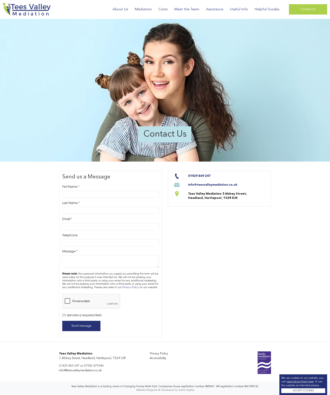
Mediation (143, 9)
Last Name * (78, 203)
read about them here (300, 381)
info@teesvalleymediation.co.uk (212, 184)
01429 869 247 (199, 176)
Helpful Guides (267, 9)
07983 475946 (94, 365)
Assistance (214, 9)
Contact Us (308, 9)
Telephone (70, 235)
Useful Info (239, 9)
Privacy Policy (130, 287)
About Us (120, 9)
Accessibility (158, 358)
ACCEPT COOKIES (303, 390)
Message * (77, 251)
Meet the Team (186, 9)
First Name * (78, 187)
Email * (83, 219)
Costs (163, 9)
